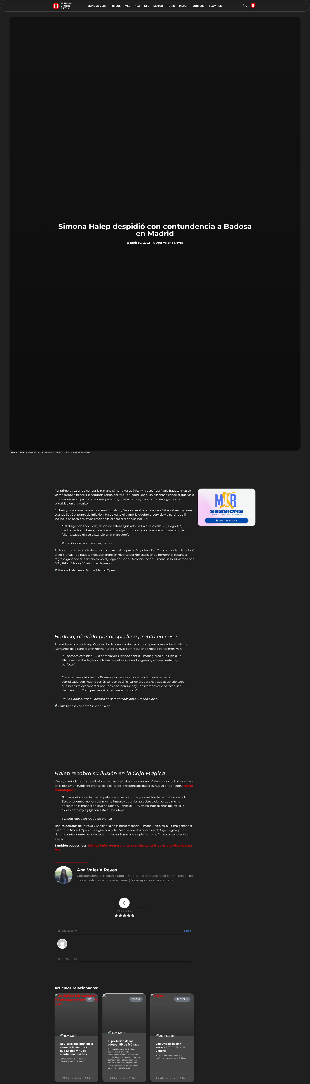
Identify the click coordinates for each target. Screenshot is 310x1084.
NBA (137, 5)
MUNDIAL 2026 (97, 5)
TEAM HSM (215, 5)
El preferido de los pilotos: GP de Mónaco (123, 1042)
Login (187, 930)
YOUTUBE (198, 5)
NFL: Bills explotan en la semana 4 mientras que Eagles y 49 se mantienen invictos (76, 1049)
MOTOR (158, 5)
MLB (127, 5)
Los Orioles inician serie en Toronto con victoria (170, 1047)
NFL (146, 5)
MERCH (183, 5)
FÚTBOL (116, 5)
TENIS (171, 5)
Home (14, 452)
